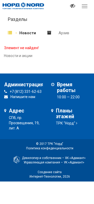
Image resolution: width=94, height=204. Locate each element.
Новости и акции (18, 56)
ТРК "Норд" (65, 123)
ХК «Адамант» (75, 158)
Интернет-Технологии (45, 176)
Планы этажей (65, 114)
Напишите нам (22, 97)
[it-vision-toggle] (72, 6)
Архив (63, 33)
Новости (27, 33)
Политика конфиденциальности (49, 148)
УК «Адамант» (74, 162)
